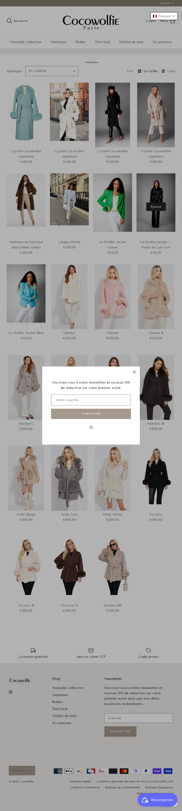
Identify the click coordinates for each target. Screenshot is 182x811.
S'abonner (91, 413)
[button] (164, 16)
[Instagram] (91, 427)
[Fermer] (134, 372)
